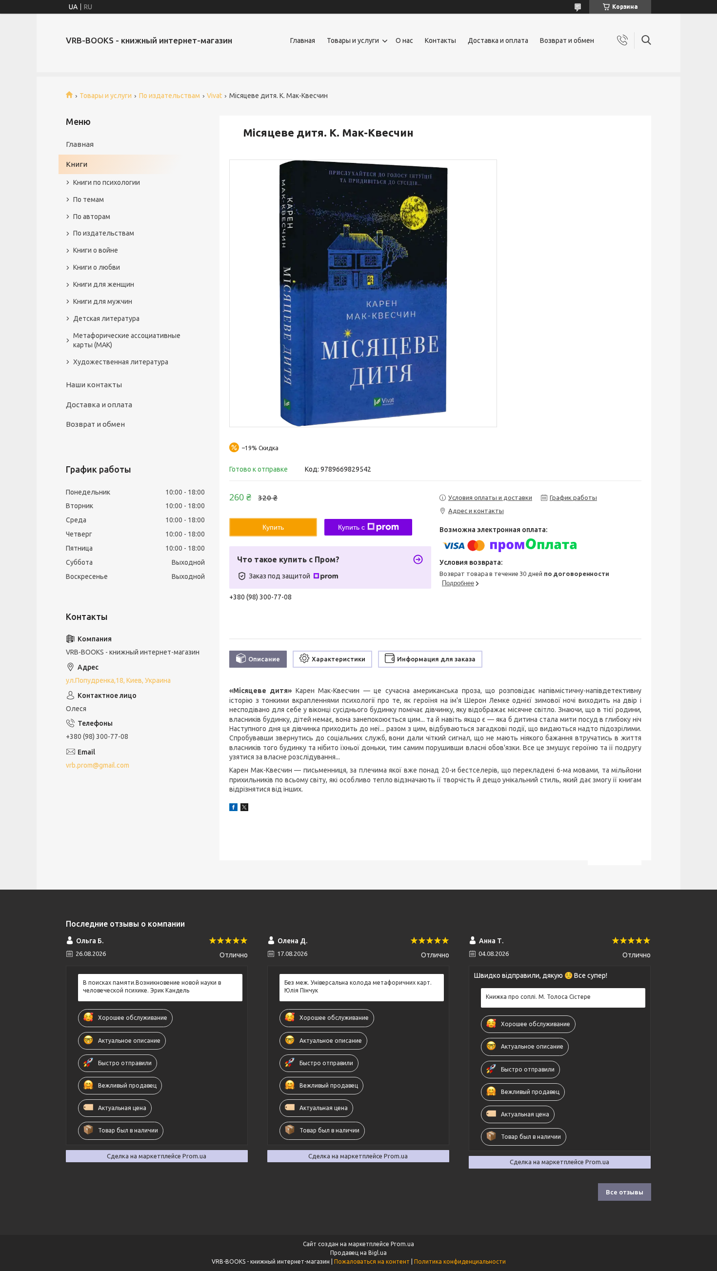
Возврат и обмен (567, 40)
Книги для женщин (103, 284)
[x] (244, 809)
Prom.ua (402, 1244)
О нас (404, 40)
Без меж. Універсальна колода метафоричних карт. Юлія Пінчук (358, 986)
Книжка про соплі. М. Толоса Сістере (538, 996)
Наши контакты (94, 384)
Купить (273, 527)
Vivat (214, 95)
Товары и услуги (353, 40)
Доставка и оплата (498, 40)
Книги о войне (95, 250)
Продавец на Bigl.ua (358, 1253)
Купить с (351, 527)
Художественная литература (120, 362)
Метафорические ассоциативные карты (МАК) (126, 340)
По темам (88, 199)
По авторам (91, 216)
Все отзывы (624, 1192)
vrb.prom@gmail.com (97, 765)
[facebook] (233, 809)
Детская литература (106, 318)
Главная (302, 40)
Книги (76, 164)
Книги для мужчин (102, 301)
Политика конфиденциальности (460, 1261)
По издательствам (169, 95)
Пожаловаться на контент (372, 1261)
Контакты (440, 40)
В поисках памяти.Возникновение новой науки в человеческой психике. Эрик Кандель (152, 986)
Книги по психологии (106, 182)
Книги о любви (96, 267)
